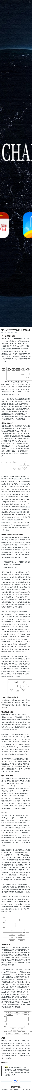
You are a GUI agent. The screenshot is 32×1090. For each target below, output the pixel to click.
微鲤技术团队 (16, 1087)
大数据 (15, 332)
